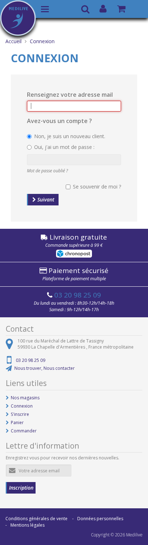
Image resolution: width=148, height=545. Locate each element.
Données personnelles (100, 519)
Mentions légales (27, 525)
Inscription (21, 487)
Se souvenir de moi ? (97, 186)
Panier (17, 422)
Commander (24, 431)
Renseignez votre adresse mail (70, 95)
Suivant (45, 199)
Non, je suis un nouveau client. (69, 136)
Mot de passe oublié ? (47, 171)
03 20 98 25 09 (77, 295)
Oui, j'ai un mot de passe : (64, 147)
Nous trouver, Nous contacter (44, 368)
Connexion (22, 406)
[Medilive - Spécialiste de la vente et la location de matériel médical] (18, 17)
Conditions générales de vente (36, 519)
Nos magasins (25, 398)
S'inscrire (20, 414)
